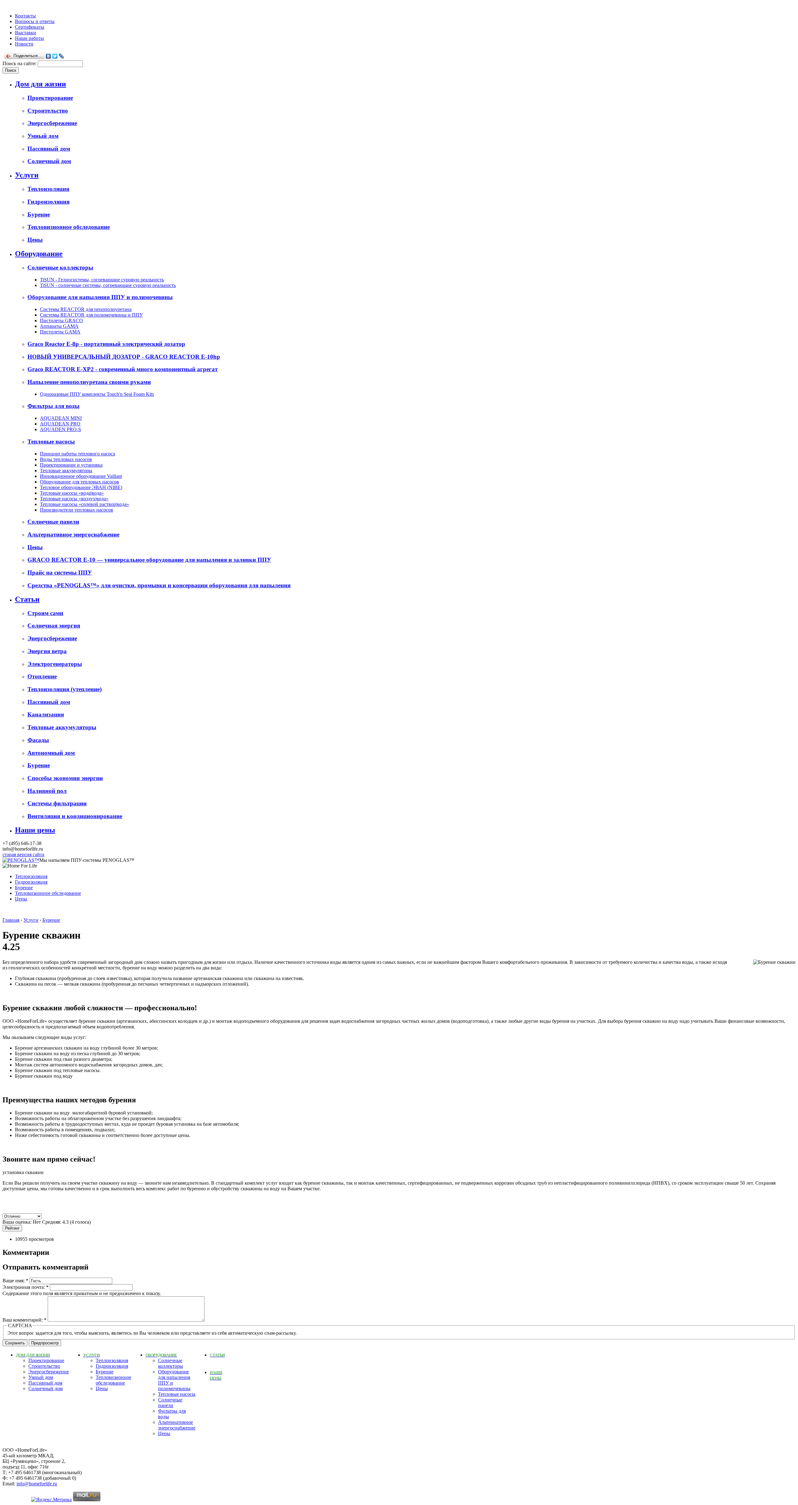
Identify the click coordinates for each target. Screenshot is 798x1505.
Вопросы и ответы (35, 21)
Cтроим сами (45, 613)
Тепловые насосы (51, 441)
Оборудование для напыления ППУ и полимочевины (100, 297)
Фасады (38, 740)
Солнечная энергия (53, 625)
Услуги (27, 175)
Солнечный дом (49, 161)
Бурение (38, 214)
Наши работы (29, 38)
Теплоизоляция (48, 189)
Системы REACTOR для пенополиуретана (86, 309)
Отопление (42, 676)
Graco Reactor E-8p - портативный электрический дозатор (106, 344)
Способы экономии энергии (65, 778)
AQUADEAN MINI (61, 418)
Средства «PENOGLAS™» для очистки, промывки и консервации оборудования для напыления (159, 585)
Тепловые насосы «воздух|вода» (74, 498)
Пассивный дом (48, 148)
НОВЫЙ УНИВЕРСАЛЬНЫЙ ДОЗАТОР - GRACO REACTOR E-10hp (123, 356)
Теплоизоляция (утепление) (64, 689)
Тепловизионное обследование (68, 227)
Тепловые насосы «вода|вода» (72, 493)
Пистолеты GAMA (60, 331)
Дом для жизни (40, 84)
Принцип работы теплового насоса (77, 453)
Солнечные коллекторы (60, 267)
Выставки (25, 32)
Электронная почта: (25, 1287)
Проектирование (50, 98)
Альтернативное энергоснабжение (73, 534)
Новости (24, 43)
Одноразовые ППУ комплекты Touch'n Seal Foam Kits (97, 394)
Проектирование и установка (71, 465)
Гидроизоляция (48, 201)
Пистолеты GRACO (61, 320)
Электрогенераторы (54, 664)
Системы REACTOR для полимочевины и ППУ (91, 315)
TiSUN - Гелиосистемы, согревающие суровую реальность (102, 279)
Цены (35, 239)
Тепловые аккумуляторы (66, 470)
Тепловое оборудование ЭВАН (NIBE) (81, 487)
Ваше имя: (15, 1280)
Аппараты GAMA (59, 326)
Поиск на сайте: (20, 63)
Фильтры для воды (53, 406)
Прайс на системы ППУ (59, 572)
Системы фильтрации (57, 803)
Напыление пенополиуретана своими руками (89, 382)
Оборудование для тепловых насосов (79, 481)
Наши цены (35, 830)
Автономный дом (51, 753)
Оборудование (39, 254)
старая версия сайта (23, 854)
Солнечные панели (53, 521)
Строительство (47, 110)
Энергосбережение (52, 123)
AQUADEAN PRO (60, 423)
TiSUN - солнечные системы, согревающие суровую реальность (108, 285)
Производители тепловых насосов (76, 509)
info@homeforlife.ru (37, 1483)
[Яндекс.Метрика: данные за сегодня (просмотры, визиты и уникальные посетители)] (51, 1500)
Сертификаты (29, 27)
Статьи (27, 599)
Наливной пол (47, 791)
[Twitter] (55, 56)
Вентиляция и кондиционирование (74, 816)
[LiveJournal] (61, 56)
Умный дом (43, 136)
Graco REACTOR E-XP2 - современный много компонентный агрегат (122, 369)
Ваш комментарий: (24, 1320)
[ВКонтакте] (48, 56)
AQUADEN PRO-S (60, 429)
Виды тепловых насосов (66, 459)
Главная (10, 920)
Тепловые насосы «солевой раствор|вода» (84, 504)
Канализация (45, 714)
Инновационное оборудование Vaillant (81, 476)
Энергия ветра (47, 651)
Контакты (25, 15)
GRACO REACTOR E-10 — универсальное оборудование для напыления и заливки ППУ (149, 559)
